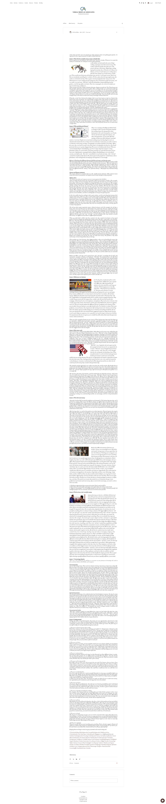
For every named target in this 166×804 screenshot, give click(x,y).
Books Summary (72, 23)
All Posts (64, 23)
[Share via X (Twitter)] (73, 759)
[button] (122, 23)
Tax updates (80, 23)
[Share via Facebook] (70, 759)
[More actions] (116, 32)
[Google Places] (139, 3)
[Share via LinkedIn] (76, 759)
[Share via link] (79, 759)
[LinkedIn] (143, 3)
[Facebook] (145, 3)
